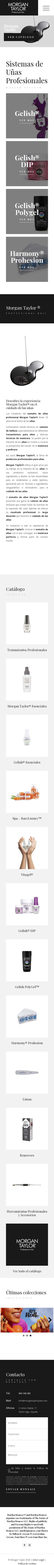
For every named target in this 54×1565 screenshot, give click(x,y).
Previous (5, 1320)
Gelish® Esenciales (27, 762)
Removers (27, 1155)
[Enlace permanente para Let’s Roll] (27, 1320)
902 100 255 (25, 1393)
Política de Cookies (27, 1563)
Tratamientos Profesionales (27, 650)
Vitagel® (27, 874)
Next (49, 1320)
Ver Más (27, 120)
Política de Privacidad (29, 1476)
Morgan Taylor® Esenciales (27, 706)
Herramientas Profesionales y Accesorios (27, 1213)
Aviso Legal (38, 1559)
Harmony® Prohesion (27, 1043)
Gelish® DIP (27, 931)
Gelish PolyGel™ (27, 987)
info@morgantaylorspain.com (33, 1400)
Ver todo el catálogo (27, 1271)
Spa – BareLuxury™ (27, 818)
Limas (27, 1099)
